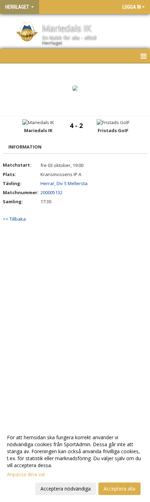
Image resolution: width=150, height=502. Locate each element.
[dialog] (75, 463)
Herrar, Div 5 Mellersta (64, 183)
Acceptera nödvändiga (65, 488)
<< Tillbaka (14, 219)
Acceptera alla (119, 488)
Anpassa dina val (26, 474)
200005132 (51, 192)
